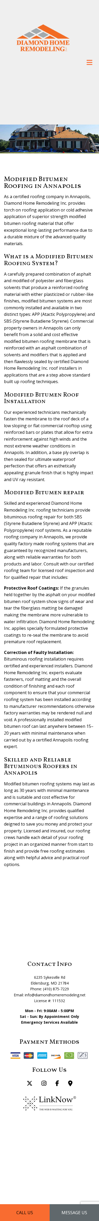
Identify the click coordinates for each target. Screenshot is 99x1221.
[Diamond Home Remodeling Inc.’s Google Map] (70, 1084)
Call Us (24, 1212)
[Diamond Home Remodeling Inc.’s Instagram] (43, 1084)
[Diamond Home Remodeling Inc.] (43, 37)
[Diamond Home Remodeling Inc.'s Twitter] (29, 1084)
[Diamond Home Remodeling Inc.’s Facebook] (57, 1084)
